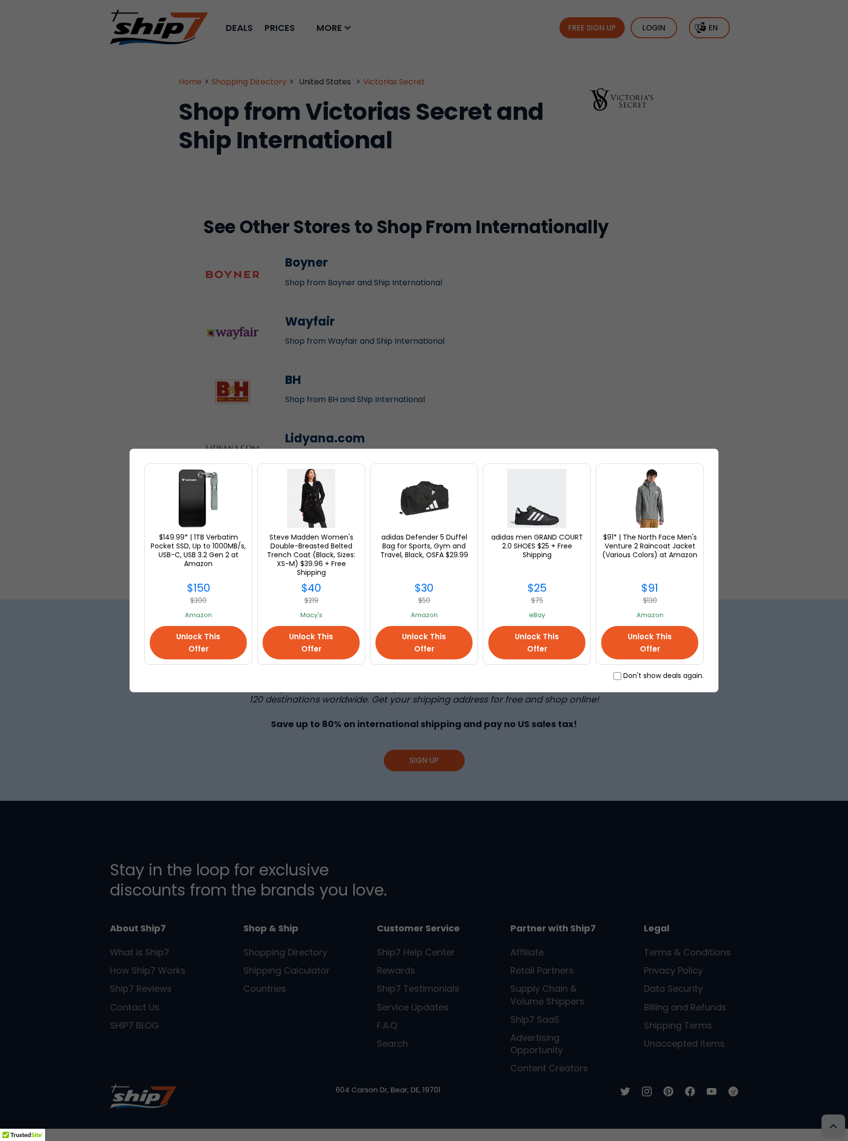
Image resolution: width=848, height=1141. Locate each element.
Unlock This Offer (198, 642)
